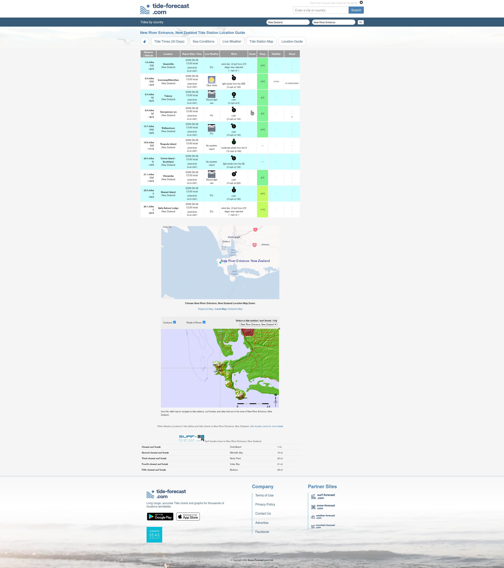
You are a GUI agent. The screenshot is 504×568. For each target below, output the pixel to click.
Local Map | (221, 309)
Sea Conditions (203, 41)
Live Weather (232, 41)
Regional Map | (206, 308)
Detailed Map (235, 308)
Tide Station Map (261, 41)
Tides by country (151, 22)
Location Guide (292, 41)
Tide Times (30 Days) (169, 41)
